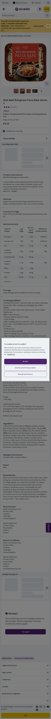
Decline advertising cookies (25, 368)
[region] (25, 359)
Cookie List (11, 354)
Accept (25, 361)
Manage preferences (25, 374)
